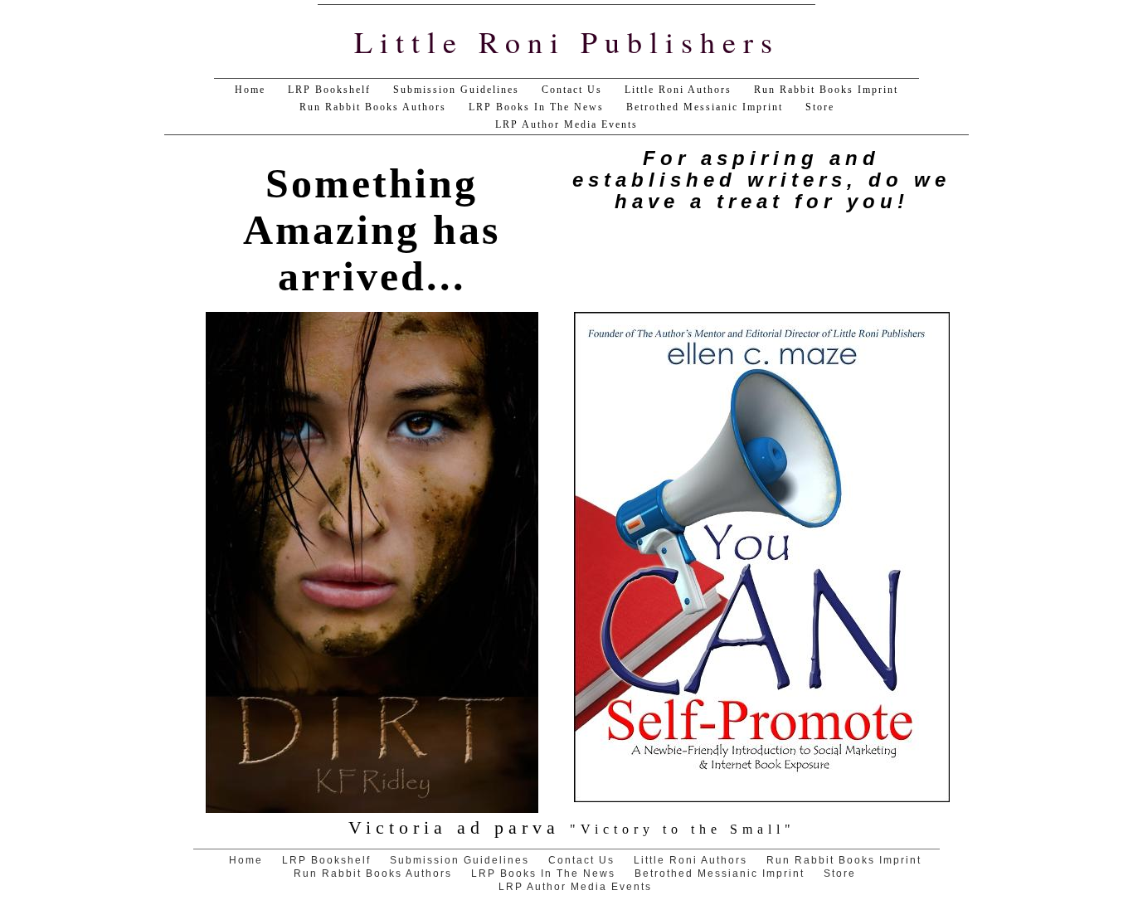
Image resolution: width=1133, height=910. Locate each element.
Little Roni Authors (678, 89)
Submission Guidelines (456, 89)
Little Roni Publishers (567, 41)
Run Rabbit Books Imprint (826, 89)
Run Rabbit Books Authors (372, 107)
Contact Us (572, 89)
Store (819, 107)
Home (250, 89)
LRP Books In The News (536, 107)
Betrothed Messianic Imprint (704, 107)
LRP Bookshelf (329, 89)
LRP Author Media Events (566, 124)
